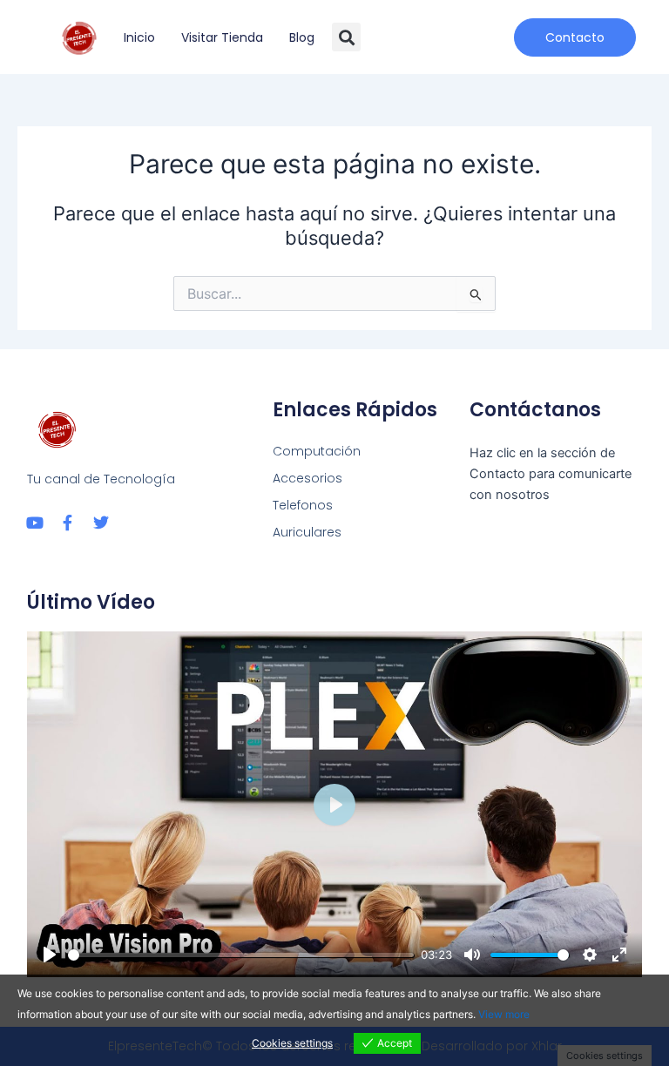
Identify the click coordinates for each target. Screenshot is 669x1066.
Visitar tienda (222, 37)
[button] (346, 37)
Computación (317, 451)
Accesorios (307, 478)
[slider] (241, 955)
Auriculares (307, 532)
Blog (301, 37)
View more (504, 1014)
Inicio (139, 37)
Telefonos (303, 505)
